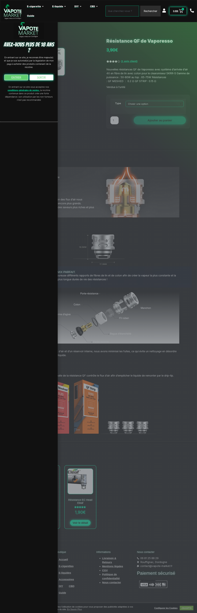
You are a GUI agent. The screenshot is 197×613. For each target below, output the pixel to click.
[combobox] (122, 11)
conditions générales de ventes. (24, 90)
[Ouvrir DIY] (80, 6)
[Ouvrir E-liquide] (65, 6)
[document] (98, 306)
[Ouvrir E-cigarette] (43, 6)
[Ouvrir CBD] (97, 6)
